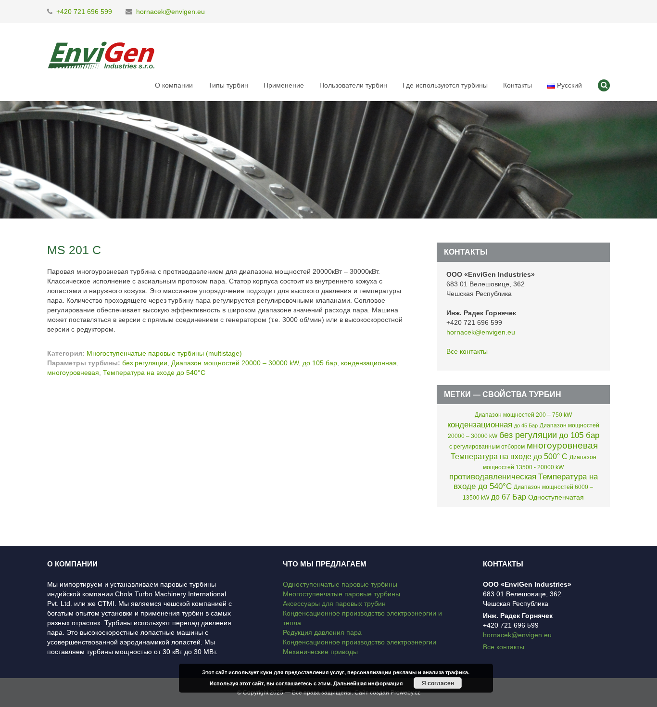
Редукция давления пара (322, 632)
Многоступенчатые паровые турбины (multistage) (164, 353)
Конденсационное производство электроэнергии (359, 642)
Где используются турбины (445, 85)
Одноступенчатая (556, 497)
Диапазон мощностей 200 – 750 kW (523, 414)
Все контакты (467, 351)
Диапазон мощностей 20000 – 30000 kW (235, 363)
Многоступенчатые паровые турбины (341, 594)
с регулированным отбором (487, 446)
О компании (174, 85)
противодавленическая (492, 476)
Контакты (517, 85)
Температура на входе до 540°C (154, 372)
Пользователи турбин (353, 85)
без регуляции (144, 363)
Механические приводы (320, 652)
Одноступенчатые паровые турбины (340, 584)
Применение (284, 85)
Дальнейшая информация (368, 683)
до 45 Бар (526, 425)
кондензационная (369, 363)
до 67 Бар (508, 496)
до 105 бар (320, 363)
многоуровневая (73, 372)
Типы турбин (228, 85)
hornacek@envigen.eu (170, 11)
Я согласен (438, 683)
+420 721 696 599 (84, 11)
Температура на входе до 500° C (509, 456)
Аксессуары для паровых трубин (334, 603)
